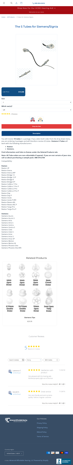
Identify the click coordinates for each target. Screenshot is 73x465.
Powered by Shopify (41, 460)
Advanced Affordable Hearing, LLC (21, 460)
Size (3, 99)
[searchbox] (14, 360)
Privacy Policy (42, 423)
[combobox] (34, 360)
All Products (11, 17)
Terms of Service (43, 436)
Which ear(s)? (7, 106)
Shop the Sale (36, 126)
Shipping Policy (42, 427)
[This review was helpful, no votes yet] (59, 384)
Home (3, 17)
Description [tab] (36, 133)
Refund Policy (42, 432)
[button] (4, 3)
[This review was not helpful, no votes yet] (63, 384)
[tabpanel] (36, 192)
